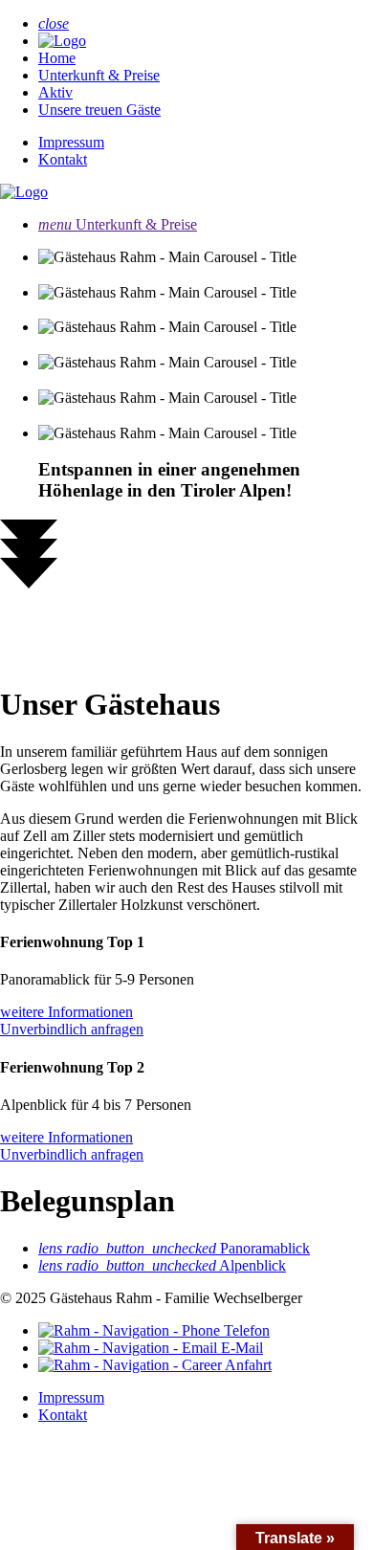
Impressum (71, 142)
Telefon (245, 1330)
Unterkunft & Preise (99, 75)
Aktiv (55, 92)
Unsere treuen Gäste (99, 109)
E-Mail (240, 1348)
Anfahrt (247, 1365)
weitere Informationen (66, 1012)
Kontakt (62, 159)
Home (57, 58)
